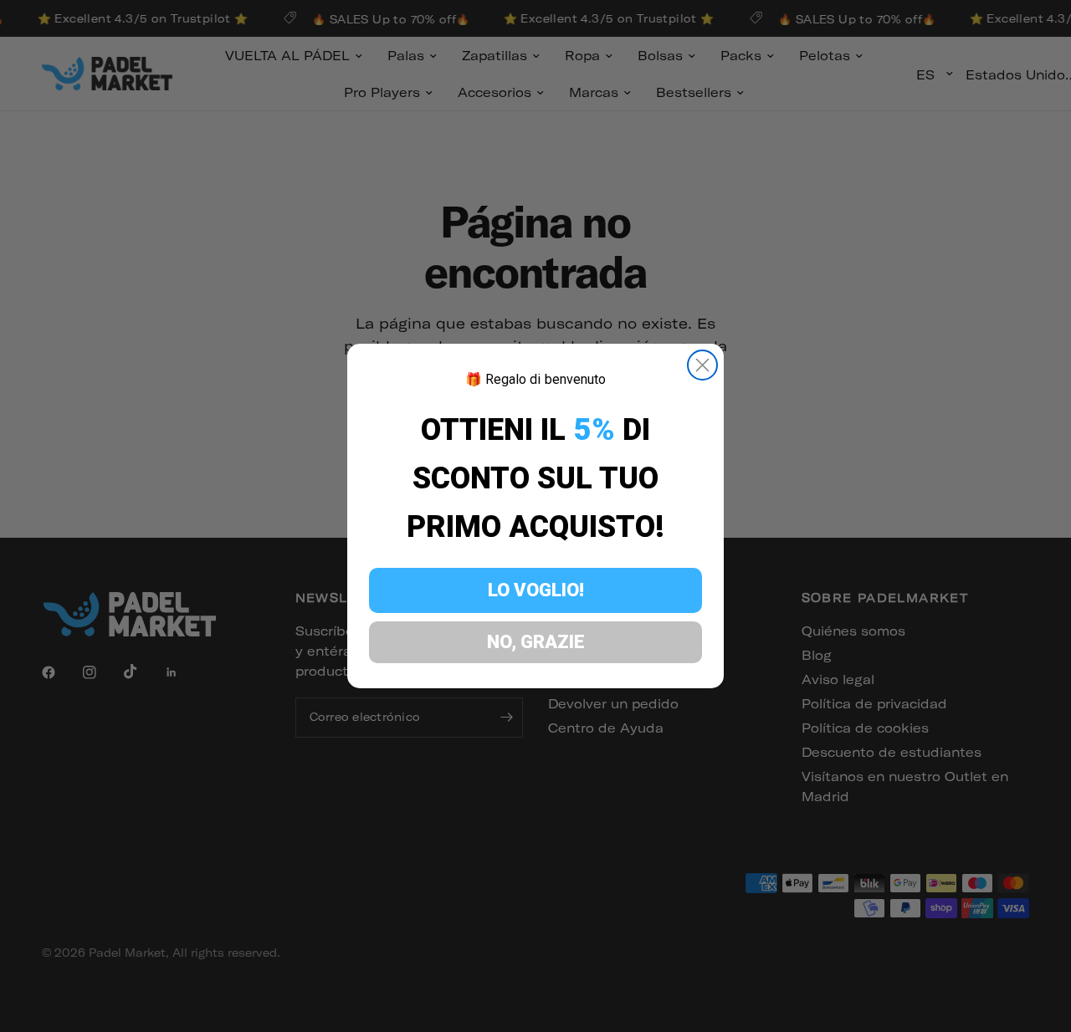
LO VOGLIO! (536, 590)
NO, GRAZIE (536, 641)
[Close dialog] (702, 365)
